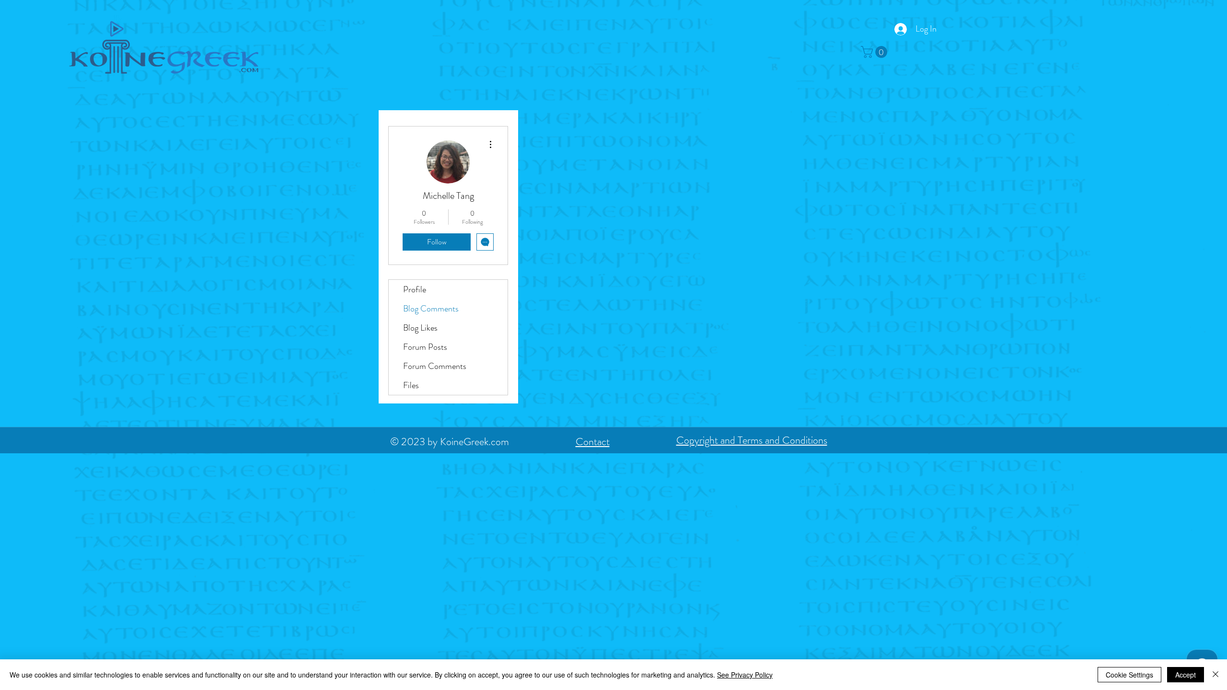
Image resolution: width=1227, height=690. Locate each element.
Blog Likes (420, 328)
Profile (414, 289)
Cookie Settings (1129, 674)
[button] (875, 52)
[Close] (1215, 674)
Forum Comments (434, 366)
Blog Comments (431, 308)
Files (411, 385)
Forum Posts (425, 347)
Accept (1185, 674)
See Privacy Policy (745, 674)
